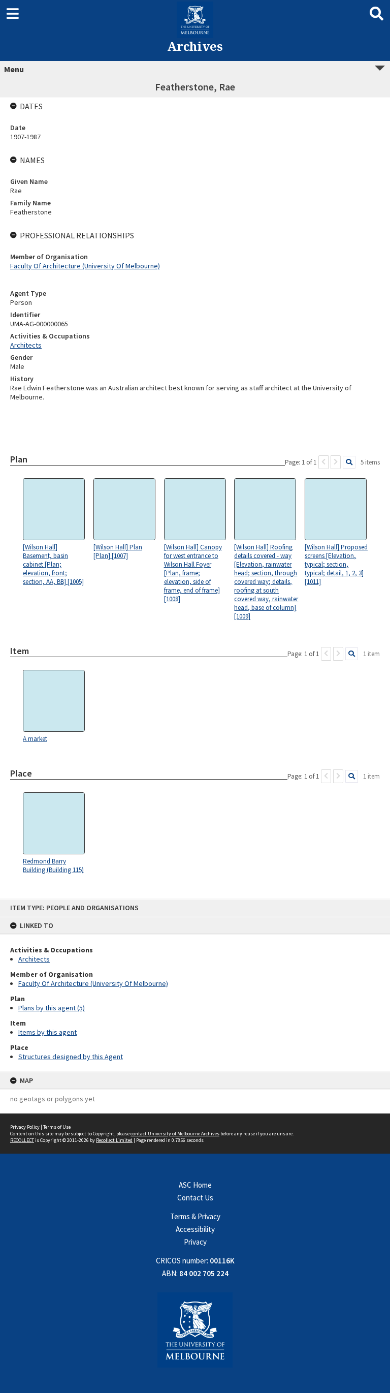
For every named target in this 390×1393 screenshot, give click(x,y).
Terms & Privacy (195, 1216)
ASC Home (195, 1185)
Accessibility (195, 1229)
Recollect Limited (114, 1140)
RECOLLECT (22, 1140)
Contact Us (195, 1197)
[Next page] (336, 462)
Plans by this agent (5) (51, 1007)
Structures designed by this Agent (70, 1056)
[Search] (349, 462)
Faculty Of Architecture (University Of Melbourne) (93, 983)
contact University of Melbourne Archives (175, 1133)
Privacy (195, 1242)
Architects (34, 959)
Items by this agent (47, 1032)
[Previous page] (323, 462)
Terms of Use (57, 1127)
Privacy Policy (25, 1127)
